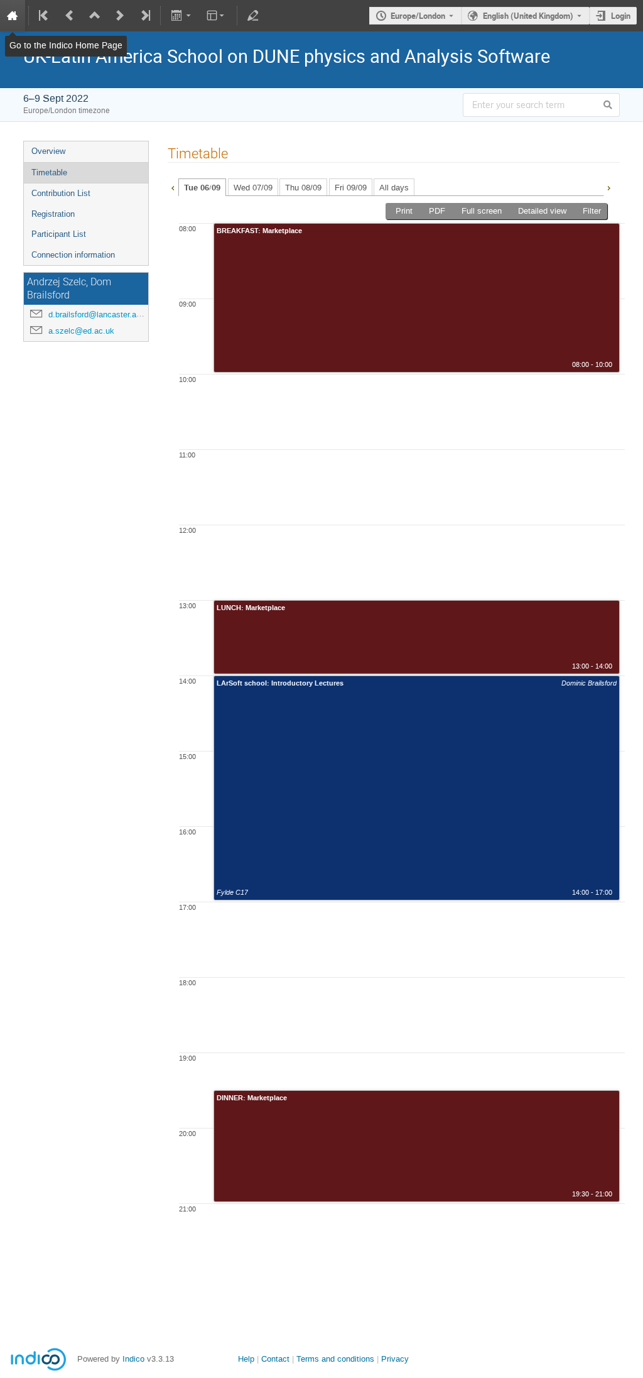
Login (620, 15)
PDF (437, 210)
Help (246, 1358)
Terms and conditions (335, 1358)
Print (404, 210)
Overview (48, 151)
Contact (275, 1358)
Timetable (49, 172)
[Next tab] (608, 186)
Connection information (73, 255)
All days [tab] (394, 187)
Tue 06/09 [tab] (202, 188)
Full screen (482, 210)
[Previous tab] (173, 186)
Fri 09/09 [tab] (351, 187)
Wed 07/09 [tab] (253, 187)
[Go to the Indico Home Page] (12, 15)
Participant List (58, 234)
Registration (53, 214)
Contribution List (60, 193)
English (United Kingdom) (528, 15)
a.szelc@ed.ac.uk (81, 330)
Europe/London (418, 15)
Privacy (395, 1358)
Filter (592, 210)
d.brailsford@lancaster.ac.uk (100, 314)
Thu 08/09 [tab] (303, 187)
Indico (133, 1358)
